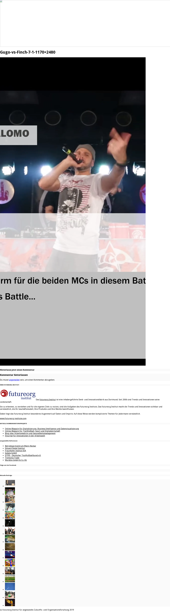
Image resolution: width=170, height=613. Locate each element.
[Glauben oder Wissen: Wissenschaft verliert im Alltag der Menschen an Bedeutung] (10, 510)
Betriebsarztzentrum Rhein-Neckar (20, 446)
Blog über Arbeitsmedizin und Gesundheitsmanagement (30, 433)
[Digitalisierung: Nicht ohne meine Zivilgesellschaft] (10, 518)
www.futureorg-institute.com (13, 418)
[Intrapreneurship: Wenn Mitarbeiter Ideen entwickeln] (10, 558)
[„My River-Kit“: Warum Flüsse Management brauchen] (10, 542)
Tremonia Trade (12, 458)
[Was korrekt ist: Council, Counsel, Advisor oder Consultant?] (10, 534)
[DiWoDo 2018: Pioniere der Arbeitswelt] (10, 573)
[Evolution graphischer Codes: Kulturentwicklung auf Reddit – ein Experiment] (10, 566)
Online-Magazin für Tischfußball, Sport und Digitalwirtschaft (32, 431)
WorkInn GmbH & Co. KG (16, 460)
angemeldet (14, 380)
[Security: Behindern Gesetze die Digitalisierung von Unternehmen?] (10, 494)
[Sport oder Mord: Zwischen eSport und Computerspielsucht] (10, 502)
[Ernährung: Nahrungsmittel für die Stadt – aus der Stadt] (10, 581)
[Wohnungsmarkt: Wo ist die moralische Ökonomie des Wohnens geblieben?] (10, 597)
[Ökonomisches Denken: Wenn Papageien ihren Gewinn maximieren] (10, 605)
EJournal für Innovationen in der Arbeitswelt (25, 436)
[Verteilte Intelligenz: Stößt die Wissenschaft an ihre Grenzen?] (10, 526)
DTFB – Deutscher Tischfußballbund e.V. (23, 455)
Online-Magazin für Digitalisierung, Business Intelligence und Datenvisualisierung (42, 429)
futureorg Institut (48, 399)
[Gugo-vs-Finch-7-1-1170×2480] (73, 364)
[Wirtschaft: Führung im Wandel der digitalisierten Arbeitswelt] (10, 589)
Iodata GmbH (11, 453)
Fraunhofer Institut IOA (15, 451)
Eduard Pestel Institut (15, 448)
